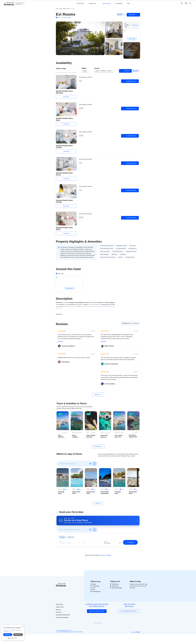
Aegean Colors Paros (90, 492)
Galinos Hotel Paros (76, 492)
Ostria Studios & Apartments (105, 492)
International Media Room (63, 614)
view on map (67, 17)
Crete (93, 588)
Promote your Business (62, 617)
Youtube (99, 626)
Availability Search (131, 81)
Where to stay (135, 581)
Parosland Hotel (99, 306)
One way (62, 537)
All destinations (96, 591)
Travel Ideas (115, 584)
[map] (181, 3)
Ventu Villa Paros (61, 492)
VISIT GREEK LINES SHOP (129, 611)
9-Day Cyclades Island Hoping (76, 437)
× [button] (22, 626)
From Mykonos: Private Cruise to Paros (62, 437)
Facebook (91, 626)
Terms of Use (59, 604)
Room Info (66, 96)
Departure (106, 541)
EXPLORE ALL (98, 446)
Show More (60, 341)
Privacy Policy (60, 607)
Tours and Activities (117, 588)
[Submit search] (94, 464)
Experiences (115, 586)
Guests (96, 68)
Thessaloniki (95, 586)
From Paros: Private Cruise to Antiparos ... (133, 436)
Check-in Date (61, 68)
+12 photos (132, 50)
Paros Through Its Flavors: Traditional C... (90, 437)
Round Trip (70, 537)
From (61, 541)
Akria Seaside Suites (133, 492)
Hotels (60, 8)
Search (131, 542)
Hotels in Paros (66, 8)
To (83, 541)
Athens (94, 584)
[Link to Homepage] (9, 6)
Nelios (138, 632)
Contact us (59, 612)
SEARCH (126, 71)
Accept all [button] (8, 634)
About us (58, 609)
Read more (11, 631)
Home (57, 8)
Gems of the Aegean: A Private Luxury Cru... (105, 438)
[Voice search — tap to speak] (90, 464)
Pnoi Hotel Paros (118, 492)
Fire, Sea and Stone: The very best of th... (118, 438)
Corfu (93, 589)
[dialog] (13, 632)
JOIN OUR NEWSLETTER (96, 611)
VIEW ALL (97, 394)
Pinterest (102, 626)
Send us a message (105, 555)
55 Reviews (135, 25)
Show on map (132, 38)
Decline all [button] (18, 634)
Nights (84, 68)
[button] (13, 638)
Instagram (93, 626)
